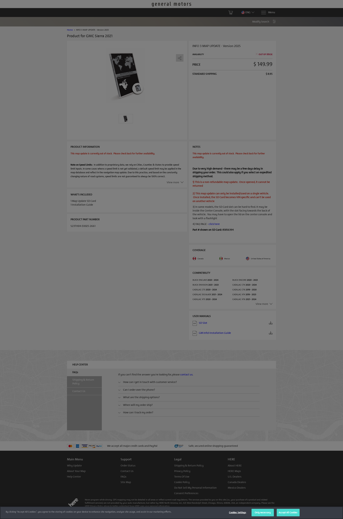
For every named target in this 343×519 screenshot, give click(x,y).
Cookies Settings (237, 512)
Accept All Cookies (288, 512)
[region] (171, 512)
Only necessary (263, 512)
